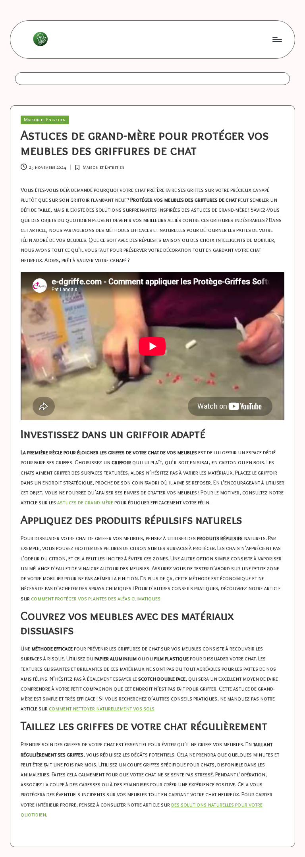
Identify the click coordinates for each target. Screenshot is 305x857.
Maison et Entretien (45, 119)
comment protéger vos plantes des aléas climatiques (95, 598)
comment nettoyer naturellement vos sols (101, 708)
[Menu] (276, 39)
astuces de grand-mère (85, 502)
